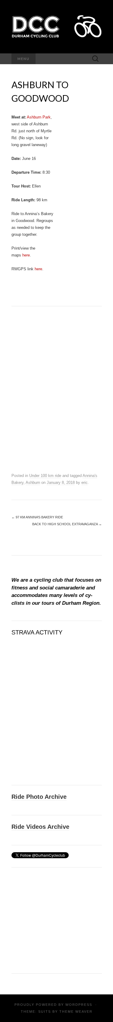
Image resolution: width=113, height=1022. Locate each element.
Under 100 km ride (45, 475)
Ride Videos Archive (40, 826)
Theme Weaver (76, 1011)
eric (84, 482)
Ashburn (33, 482)
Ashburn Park (39, 117)
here (26, 255)
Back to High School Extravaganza (67, 524)
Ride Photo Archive (39, 796)
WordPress (78, 1004)
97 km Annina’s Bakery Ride (37, 517)
